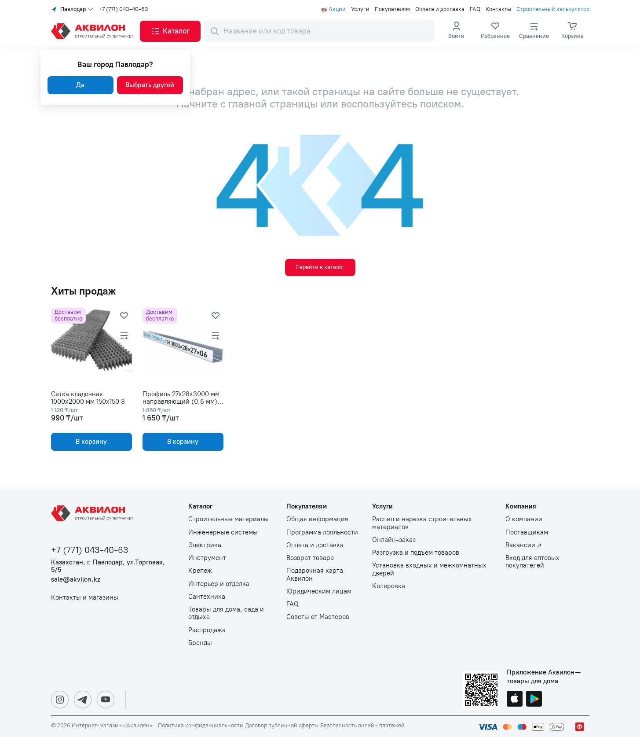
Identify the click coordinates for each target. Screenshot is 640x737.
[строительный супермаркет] (93, 31)
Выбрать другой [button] (149, 85)
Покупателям (392, 9)
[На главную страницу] (93, 513)
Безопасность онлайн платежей (362, 725)
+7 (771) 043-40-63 (123, 9)
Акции (337, 9)
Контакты (498, 9)
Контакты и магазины (84, 597)
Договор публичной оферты (281, 725)
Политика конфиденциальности (200, 725)
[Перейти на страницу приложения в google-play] (534, 699)
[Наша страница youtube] (105, 699)
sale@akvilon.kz (75, 579)
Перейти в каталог (320, 267)
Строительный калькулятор (552, 9)
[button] (170, 31)
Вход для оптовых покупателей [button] (532, 561)
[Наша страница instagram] (60, 699)
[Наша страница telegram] (82, 699)
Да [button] (80, 85)
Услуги (360, 9)
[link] (495, 31)
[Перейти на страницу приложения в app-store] (515, 699)
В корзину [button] (91, 442)
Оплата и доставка (439, 9)
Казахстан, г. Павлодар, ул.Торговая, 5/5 (108, 566)
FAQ (475, 9)
